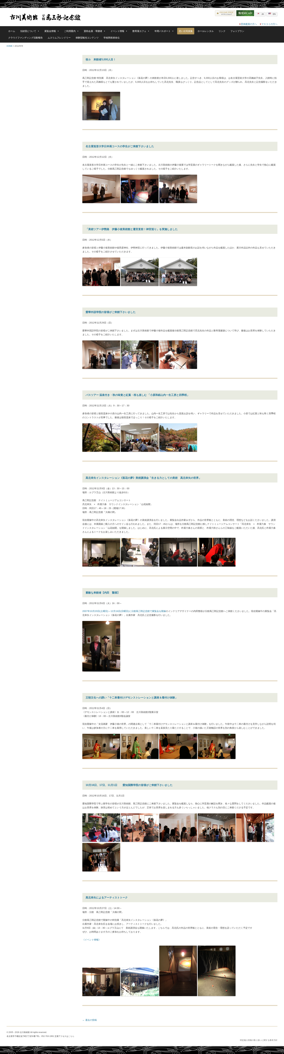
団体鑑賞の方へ (249, 24)
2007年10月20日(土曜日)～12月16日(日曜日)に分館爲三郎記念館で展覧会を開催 (124, 611)
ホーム (11, 31)
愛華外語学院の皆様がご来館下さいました (111, 312)
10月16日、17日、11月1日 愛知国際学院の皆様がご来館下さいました (129, 785)
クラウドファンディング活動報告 (25, 37)
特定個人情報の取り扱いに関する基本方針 (258, 1040)
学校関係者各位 (112, 37)
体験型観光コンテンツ (87, 37)
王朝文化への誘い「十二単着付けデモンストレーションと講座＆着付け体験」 (132, 697)
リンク (222, 31)
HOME (9, 46)
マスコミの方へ (269, 24)
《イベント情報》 (91, 939)
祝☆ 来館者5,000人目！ (101, 59)
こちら (71, 1036)
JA (262, 14)
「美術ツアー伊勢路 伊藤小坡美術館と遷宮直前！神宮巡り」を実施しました (132, 229)
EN (274, 14)
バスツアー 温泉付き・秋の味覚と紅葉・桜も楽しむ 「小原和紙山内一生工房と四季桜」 (137, 395)
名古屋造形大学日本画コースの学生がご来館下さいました (120, 146)
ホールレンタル (206, 31)
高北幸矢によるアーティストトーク (107, 897)
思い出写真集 (186, 31)
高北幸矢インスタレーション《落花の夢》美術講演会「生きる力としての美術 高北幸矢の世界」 (143, 477)
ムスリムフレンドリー (59, 37)
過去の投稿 (89, 1020)
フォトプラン (237, 31)
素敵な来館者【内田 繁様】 (103, 592)
